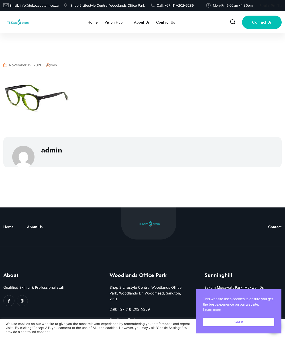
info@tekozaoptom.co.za (39, 5)
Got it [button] (238, 322)
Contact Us (165, 22)
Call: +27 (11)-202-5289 (130, 309)
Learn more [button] (212, 310)
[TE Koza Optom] (17, 22)
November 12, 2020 (25, 65)
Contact (275, 226)
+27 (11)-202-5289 (179, 5)
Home (93, 22)
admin (51, 65)
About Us (141, 22)
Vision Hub (113, 22)
